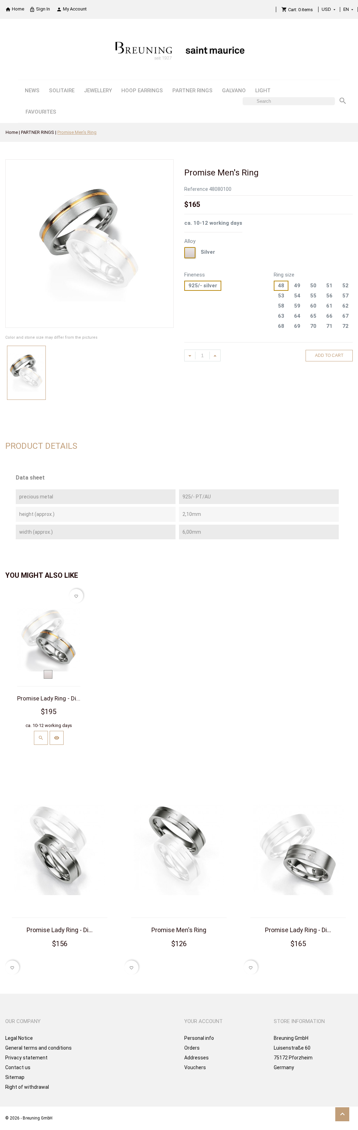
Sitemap (14, 1077)
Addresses (196, 1057)
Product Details (41, 446)
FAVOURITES (41, 112)
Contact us (17, 1067)
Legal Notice (19, 1038)
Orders (192, 1048)
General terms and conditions (38, 1048)
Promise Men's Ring (178, 930)
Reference (196, 189)
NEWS (32, 90)
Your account (203, 1021)
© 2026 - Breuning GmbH (28, 1118)
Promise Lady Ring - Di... (48, 698)
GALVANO (234, 90)
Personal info (199, 1038)
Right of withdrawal (27, 1087)
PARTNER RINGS (192, 90)
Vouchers (195, 1067)
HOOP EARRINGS (142, 90)
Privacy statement (26, 1057)
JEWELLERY (98, 90)
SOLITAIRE (61, 90)
